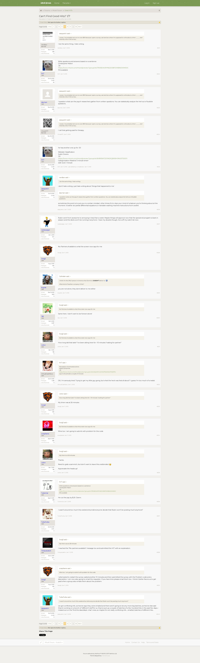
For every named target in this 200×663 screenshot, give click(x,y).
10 (59, 26)
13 (67, 26)
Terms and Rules (152, 642)
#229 (158, 293)
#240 (158, 614)
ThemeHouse (106, 655)
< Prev (49, 26)
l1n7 (59, 74)
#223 (158, 107)
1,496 (53, 380)
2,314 (53, 529)
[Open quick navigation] (159, 10)
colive (59, 346)
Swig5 (59, 252)
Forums (66, 3)
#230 (158, 318)
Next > (80, 26)
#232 (158, 384)
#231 (158, 346)
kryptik (60, 293)
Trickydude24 (62, 552)
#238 (158, 552)
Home (56, 3)
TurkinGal (61, 501)
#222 (158, 74)
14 (70, 26)
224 (53, 237)
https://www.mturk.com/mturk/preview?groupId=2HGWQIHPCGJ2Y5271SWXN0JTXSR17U (87, 372)
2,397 (53, 323)
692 (53, 440)
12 (64, 26)
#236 (158, 501)
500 (53, 51)
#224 (158, 134)
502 (53, 265)
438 (53, 500)
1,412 (53, 138)
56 (76, 26)
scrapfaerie (61, 435)
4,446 (52, 195)
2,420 (52, 80)
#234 (158, 435)
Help (143, 642)
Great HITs (50, 19)
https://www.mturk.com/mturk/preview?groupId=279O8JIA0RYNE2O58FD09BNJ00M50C (93, 68)
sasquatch (61, 209)
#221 (158, 48)
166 (53, 352)
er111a (62, 19)
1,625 (53, 294)
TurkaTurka (61, 516)
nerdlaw (44, 45)
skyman (60, 107)
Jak (59, 318)
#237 (158, 516)
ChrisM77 (44, 131)
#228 (158, 252)
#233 (158, 406)
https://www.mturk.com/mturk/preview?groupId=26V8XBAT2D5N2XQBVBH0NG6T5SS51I (92, 158)
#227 (158, 224)
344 (53, 557)
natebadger (61, 224)
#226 (158, 209)
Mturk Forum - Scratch (53, 642)
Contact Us (135, 642)
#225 (158, 167)
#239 (158, 585)
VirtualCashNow (47, 374)
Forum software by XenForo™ (100, 653)
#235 (158, 472)
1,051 (53, 109)
